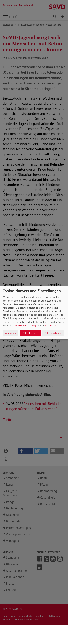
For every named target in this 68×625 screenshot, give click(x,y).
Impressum (51, 325)
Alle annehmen (53, 333)
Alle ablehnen (30, 333)
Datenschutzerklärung (24, 325)
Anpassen (10, 333)
